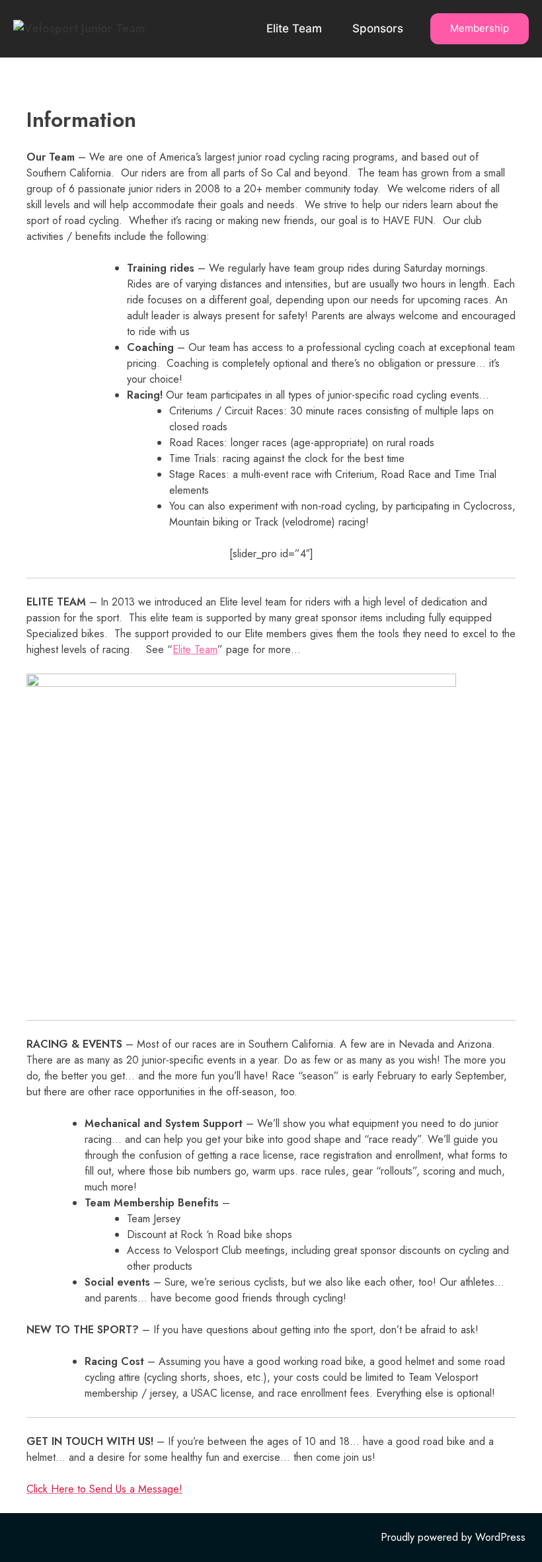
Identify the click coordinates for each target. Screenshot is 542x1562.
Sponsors (377, 28)
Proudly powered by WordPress (453, 1537)
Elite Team (294, 28)
